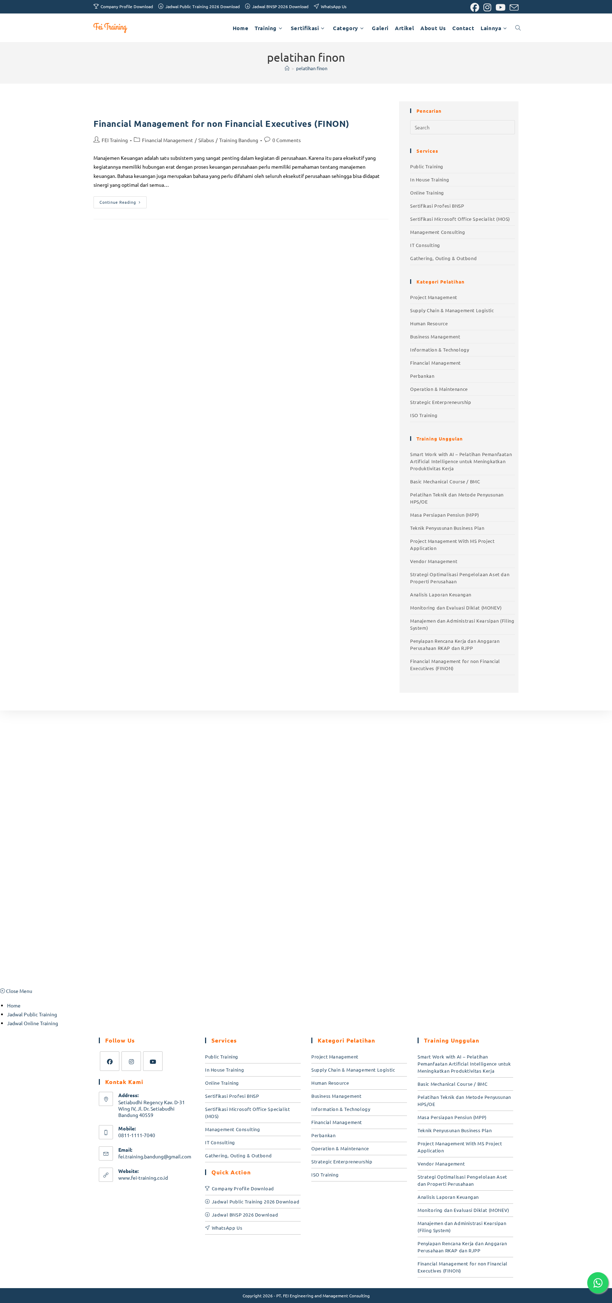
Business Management (435, 336)
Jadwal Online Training (32, 1023)
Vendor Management (433, 561)
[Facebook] (109, 1061)
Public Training (426, 166)
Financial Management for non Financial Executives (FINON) (221, 123)
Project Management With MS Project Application (452, 544)
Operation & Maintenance (439, 389)
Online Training (427, 193)
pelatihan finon (311, 68)
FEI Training (115, 140)
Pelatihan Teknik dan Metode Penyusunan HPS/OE (457, 498)
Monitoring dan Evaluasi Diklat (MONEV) (456, 608)
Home (14, 1005)
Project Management (433, 297)
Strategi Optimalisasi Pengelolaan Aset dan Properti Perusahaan (459, 577)
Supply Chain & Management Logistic (452, 310)
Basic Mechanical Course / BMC (445, 481)
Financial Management (167, 140)
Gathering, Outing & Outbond (443, 258)
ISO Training (423, 415)
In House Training (429, 179)
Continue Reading (123, 200)
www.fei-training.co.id (143, 1177)
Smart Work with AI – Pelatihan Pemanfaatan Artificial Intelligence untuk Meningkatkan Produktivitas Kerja (461, 461)
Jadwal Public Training (32, 1014)
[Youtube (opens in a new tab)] (500, 7)
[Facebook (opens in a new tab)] (474, 7)
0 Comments (286, 140)
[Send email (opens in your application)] (513, 7)
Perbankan (422, 376)
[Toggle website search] (518, 28)
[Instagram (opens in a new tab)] (487, 7)
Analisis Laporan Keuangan (440, 594)
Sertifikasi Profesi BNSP (437, 206)
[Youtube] (153, 1061)
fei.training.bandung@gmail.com (154, 1156)
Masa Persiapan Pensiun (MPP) (444, 515)
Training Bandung (238, 140)
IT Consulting (425, 245)
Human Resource (429, 323)
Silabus (206, 140)
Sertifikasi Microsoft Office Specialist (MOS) (460, 219)
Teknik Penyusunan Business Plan (447, 528)
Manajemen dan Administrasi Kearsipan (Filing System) (462, 624)
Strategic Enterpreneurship (440, 402)
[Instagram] (131, 1061)
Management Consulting (437, 232)
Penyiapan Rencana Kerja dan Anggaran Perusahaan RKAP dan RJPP (455, 644)
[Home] (287, 68)
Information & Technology (439, 350)
